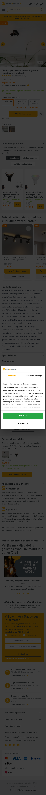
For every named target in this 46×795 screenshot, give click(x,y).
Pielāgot (21, 423)
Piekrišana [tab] (12, 376)
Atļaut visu (23, 416)
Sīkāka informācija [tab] (34, 376)
